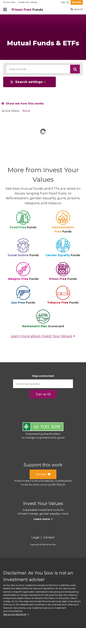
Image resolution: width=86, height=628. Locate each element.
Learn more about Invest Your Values (41, 336)
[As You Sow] (43, 427)
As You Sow (9, 2)
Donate (76, 2)
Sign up (65, 2)
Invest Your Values (27, 2)
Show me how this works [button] (24, 103)
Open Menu (5, 9)
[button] (75, 69)
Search (78, 9)
